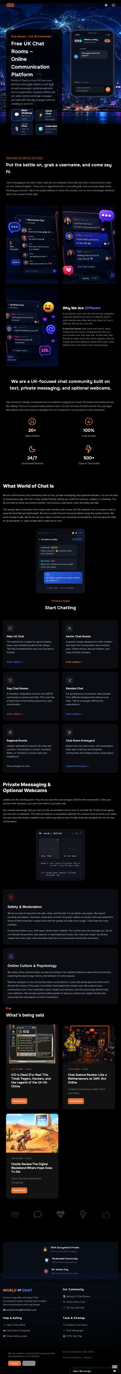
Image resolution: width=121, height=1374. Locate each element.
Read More (20, 1102)
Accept (14, 1363)
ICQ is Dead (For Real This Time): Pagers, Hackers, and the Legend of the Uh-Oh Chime (31, 1080)
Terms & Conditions (71, 1357)
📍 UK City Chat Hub (73, 1307)
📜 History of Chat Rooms (76, 1296)
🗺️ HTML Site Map (72, 1336)
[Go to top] (114, 1367)
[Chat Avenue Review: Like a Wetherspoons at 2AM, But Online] (89, 1044)
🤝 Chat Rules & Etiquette (16, 1330)
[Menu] (113, 5)
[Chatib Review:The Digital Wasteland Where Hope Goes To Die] (32, 1133)
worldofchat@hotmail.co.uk (21, 1309)
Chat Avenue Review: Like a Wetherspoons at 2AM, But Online (87, 1078)
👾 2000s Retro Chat (74, 1301)
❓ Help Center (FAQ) (14, 1324)
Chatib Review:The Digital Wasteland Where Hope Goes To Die (31, 1168)
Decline (28, 1363)
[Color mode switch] (106, 5)
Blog (28, 1069)
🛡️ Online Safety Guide (15, 1336)
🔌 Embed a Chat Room (75, 1324)
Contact (87, 1357)
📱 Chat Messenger (73, 1330)
